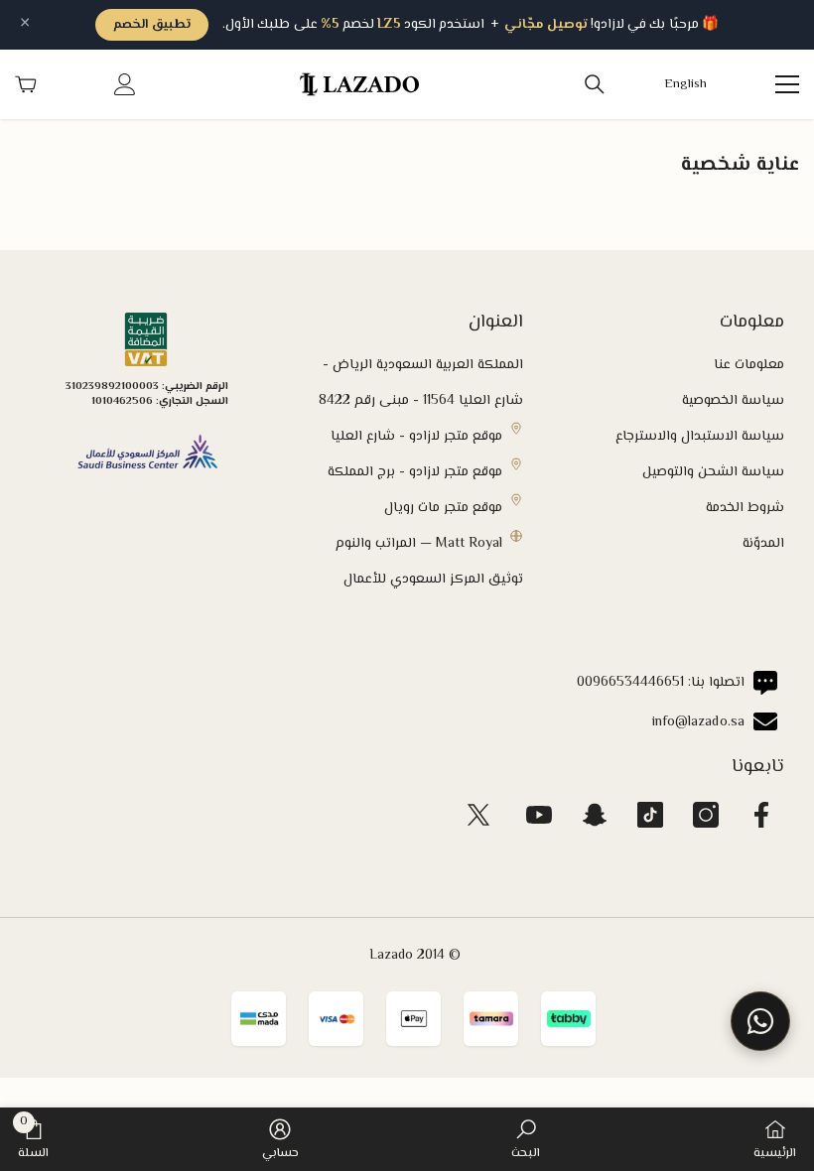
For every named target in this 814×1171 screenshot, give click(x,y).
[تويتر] (478, 815)
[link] (525, 1139)
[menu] (787, 84)
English (686, 84)
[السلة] (26, 84)
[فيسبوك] (761, 815)
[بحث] (595, 84)
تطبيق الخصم (152, 25)
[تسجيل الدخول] (125, 84)
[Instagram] (706, 815)
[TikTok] (650, 815)
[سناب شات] (594, 815)
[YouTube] (539, 815)
